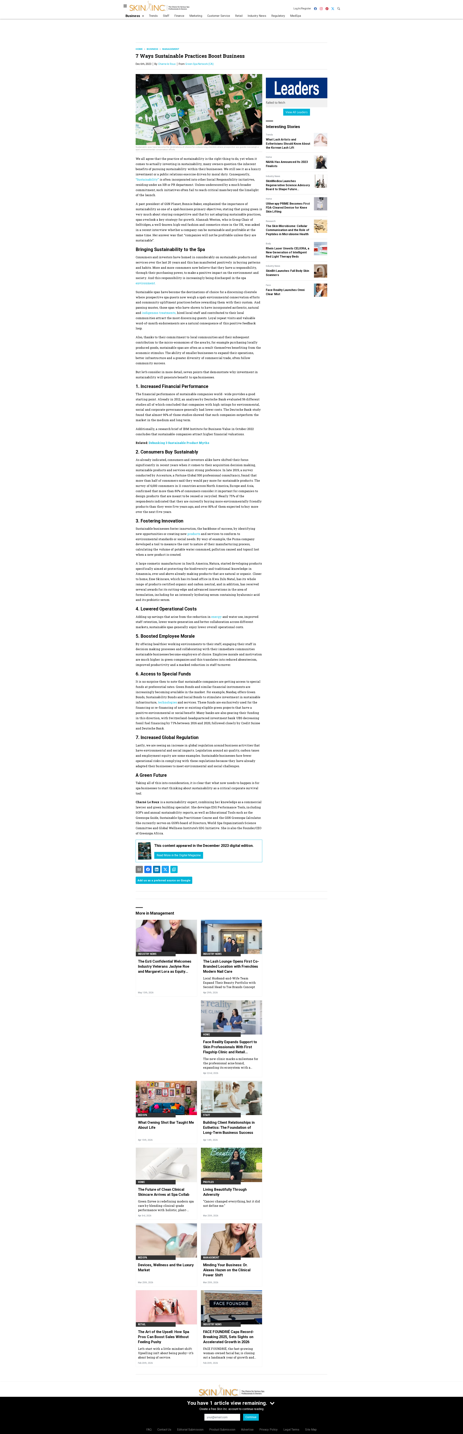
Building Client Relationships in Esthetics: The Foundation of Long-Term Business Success (229, 1127)
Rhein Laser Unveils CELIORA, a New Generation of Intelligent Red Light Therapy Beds (287, 252)
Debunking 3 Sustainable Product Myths (179, 443)
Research (271, 221)
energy (216, 617)
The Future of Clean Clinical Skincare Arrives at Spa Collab (163, 1192)
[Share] (148, 869)
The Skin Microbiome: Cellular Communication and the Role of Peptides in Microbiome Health (287, 230)
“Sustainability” (148, 179)
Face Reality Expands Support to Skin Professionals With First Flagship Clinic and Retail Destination (230, 1047)
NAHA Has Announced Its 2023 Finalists (287, 164)
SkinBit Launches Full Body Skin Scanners (287, 273)
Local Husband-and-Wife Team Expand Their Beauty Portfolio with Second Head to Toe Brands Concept (229, 982)
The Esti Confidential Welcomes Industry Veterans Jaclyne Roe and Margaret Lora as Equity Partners (164, 966)
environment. (146, 283)
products (193, 534)
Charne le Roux (167, 63)
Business (152, 49)
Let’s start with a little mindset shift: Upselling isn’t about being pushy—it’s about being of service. (165, 1353)
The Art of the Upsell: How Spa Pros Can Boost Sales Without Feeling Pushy (163, 1337)
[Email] (139, 869)
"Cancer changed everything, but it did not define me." (231, 1203)
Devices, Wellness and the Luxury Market (166, 1267)
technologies (167, 702)
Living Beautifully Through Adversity (225, 1192)
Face (268, 285)
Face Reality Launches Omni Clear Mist (285, 292)
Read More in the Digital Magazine (179, 855)
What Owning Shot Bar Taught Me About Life (166, 1125)
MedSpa (142, 1115)
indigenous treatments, (159, 313)
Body (268, 243)
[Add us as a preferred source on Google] (174, 869)
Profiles (208, 1182)
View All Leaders (297, 112)
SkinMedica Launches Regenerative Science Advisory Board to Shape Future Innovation (288, 185)
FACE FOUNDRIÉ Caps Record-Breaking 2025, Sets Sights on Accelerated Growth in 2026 (228, 1337)
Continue (250, 1417)
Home (139, 49)
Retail (142, 1324)
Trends (269, 134)
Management (170, 49)
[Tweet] (165, 869)
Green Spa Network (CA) (199, 63)
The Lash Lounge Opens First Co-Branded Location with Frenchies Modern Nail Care (231, 966)
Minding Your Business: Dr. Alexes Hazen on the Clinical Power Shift (226, 1270)
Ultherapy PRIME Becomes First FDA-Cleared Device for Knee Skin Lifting (288, 207)
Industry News (273, 176)
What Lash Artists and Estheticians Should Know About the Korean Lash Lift (288, 143)
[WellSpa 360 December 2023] (145, 851)
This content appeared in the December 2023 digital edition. (204, 845)
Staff (206, 1115)
